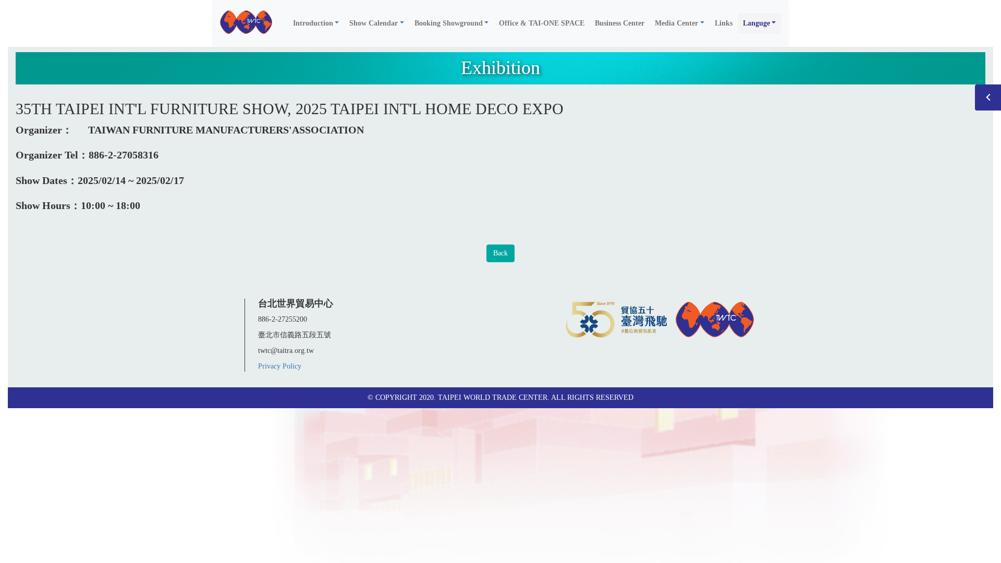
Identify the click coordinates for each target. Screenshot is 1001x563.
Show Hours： (48, 205)
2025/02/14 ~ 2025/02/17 (131, 180)
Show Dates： (47, 180)
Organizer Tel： (52, 155)
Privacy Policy (279, 366)
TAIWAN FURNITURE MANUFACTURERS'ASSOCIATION (226, 130)
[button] (316, 23)
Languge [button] (756, 23)
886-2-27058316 (123, 155)
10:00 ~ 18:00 (110, 205)
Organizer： (44, 130)
